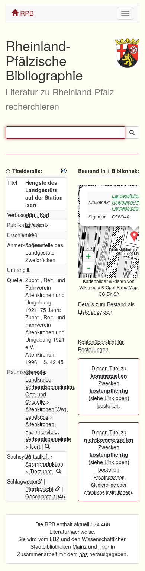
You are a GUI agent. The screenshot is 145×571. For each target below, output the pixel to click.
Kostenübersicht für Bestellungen (101, 345)
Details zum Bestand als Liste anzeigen (106, 307)
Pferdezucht (39, 488)
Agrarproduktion (44, 464)
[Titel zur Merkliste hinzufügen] (8, 171)
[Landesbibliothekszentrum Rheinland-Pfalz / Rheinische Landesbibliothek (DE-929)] (134, 236)
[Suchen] (132, 132)
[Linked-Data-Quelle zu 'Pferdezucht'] (57, 488)
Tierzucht (41, 471)
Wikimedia (89, 287)
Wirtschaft (37, 456)
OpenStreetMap (122, 287)
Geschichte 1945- (46, 496)
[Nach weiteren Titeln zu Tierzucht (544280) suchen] (58, 471)
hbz (83, 554)
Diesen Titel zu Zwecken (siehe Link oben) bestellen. (108, 386)
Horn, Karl (37, 214)
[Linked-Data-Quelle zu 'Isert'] (39, 481)
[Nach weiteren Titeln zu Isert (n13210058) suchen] (47, 446)
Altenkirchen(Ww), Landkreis (46, 412)
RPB (26, 12)
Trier (104, 546)
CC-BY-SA (109, 293)
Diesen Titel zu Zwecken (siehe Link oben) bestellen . (108, 461)
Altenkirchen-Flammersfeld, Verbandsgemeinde (48, 431)
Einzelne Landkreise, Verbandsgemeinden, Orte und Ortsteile (50, 386)
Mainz (79, 546)
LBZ (54, 539)
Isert (36, 446)
